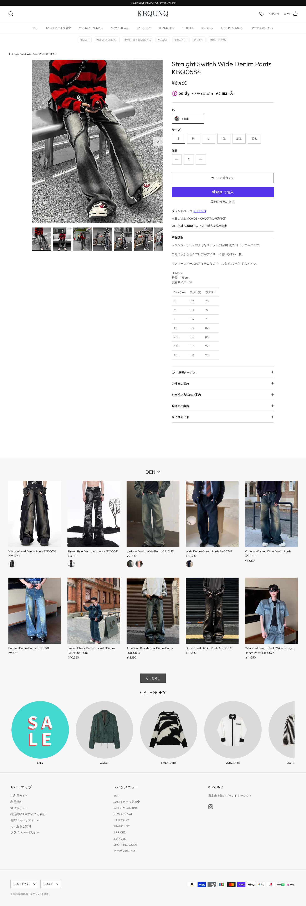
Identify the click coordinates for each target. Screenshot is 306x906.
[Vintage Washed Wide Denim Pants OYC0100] (271, 514)
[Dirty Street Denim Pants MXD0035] (212, 611)
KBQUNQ (200, 211)
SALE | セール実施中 (58, 27)
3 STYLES (207, 27)
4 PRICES (187, 27)
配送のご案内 (180, 406)
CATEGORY (144, 27)
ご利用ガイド (19, 796)
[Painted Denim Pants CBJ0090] (34, 611)
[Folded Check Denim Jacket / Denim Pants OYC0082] (93, 611)
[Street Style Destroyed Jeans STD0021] (93, 514)
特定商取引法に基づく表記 (27, 814)
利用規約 (16, 802)
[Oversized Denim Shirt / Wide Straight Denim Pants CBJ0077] (271, 611)
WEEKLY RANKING (91, 27)
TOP (35, 27)
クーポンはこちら (262, 27)
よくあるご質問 (20, 826)
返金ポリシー (19, 808)
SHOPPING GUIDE (232, 27)
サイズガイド (180, 417)
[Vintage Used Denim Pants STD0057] (34, 514)
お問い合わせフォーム (25, 820)
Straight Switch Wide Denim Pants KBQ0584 (33, 53)
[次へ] (158, 141)
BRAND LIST (166, 27)
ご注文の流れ (180, 384)
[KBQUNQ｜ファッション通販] (153, 14)
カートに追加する (222, 178)
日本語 (48, 884)
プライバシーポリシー (25, 832)
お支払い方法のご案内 (186, 395)
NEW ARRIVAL (119, 27)
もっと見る (153, 678)
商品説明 (177, 237)
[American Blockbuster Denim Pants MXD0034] (153, 611)
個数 (175, 151)
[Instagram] (210, 806)
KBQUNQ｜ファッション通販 (33, 893)
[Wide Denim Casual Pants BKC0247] (212, 514)
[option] (97, 141)
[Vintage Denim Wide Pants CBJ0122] (153, 514)
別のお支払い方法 (222, 202)
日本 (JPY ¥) (21, 884)
